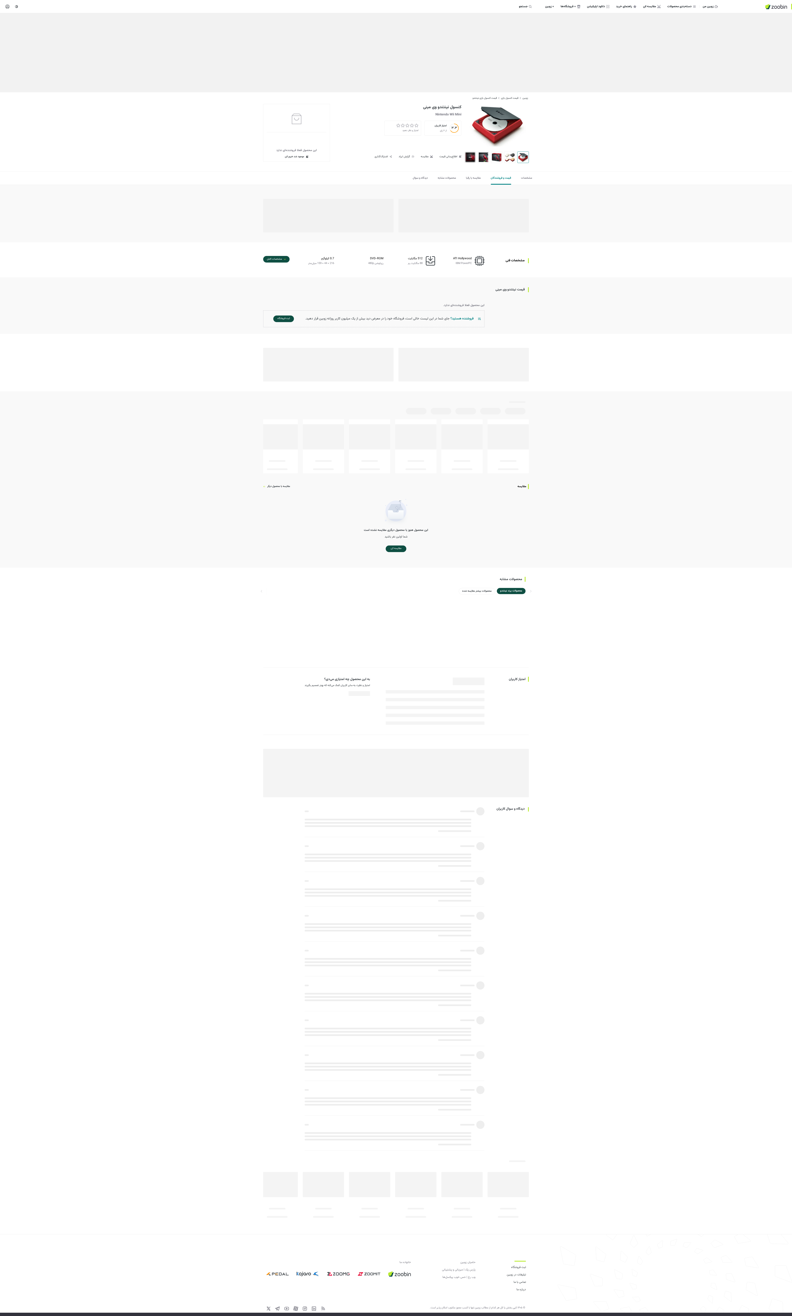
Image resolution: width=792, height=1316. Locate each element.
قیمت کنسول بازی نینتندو (485, 98)
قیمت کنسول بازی (509, 98)
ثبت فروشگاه (518, 1267)
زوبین (525, 98)
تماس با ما (520, 1282)
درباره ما (521, 1289)
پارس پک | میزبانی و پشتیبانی (458, 1269)
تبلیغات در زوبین (516, 1274)
